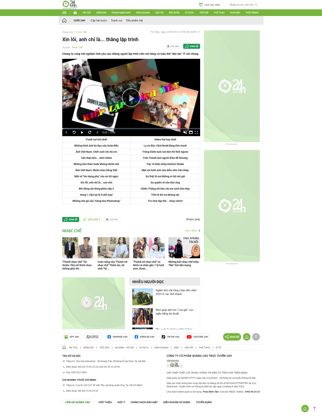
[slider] (131, 128)
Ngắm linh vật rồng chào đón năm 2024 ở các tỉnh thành (176, 292)
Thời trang (252, 12)
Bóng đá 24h (147, 337)
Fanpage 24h (120, 337)
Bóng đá (101, 12)
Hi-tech (189, 12)
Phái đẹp (235, 12)
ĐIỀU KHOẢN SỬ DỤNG (176, 402)
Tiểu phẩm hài (134, 20)
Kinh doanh (143, 12)
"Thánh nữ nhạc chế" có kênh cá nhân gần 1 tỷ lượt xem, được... (148, 265)
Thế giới (203, 12)
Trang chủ (67, 32)
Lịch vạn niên (212, 4)
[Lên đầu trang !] (314, 408)
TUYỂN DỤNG (204, 402)
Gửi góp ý (94, 219)
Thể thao (219, 12)
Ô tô (218, 347)
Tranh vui (116, 20)
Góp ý (121, 402)
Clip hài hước (99, 20)
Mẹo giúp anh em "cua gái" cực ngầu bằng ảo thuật (175, 311)
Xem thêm (191, 230)
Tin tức (87, 12)
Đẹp (176, 347)
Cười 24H (79, 20)
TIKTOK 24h (173, 337)
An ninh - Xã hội (124, 347)
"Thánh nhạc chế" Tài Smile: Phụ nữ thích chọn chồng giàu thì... (77, 265)
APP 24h (74, 337)
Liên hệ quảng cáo (77, 402)
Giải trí (159, 12)
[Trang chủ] (68, 20)
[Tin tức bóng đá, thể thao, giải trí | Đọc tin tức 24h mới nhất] (69, 8)
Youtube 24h (200, 337)
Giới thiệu (105, 402)
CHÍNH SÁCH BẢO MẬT (144, 402)
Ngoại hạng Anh (121, 12)
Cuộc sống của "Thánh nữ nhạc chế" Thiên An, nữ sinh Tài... (112, 265)
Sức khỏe (174, 12)
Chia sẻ (194, 46)
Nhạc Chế (77, 47)
